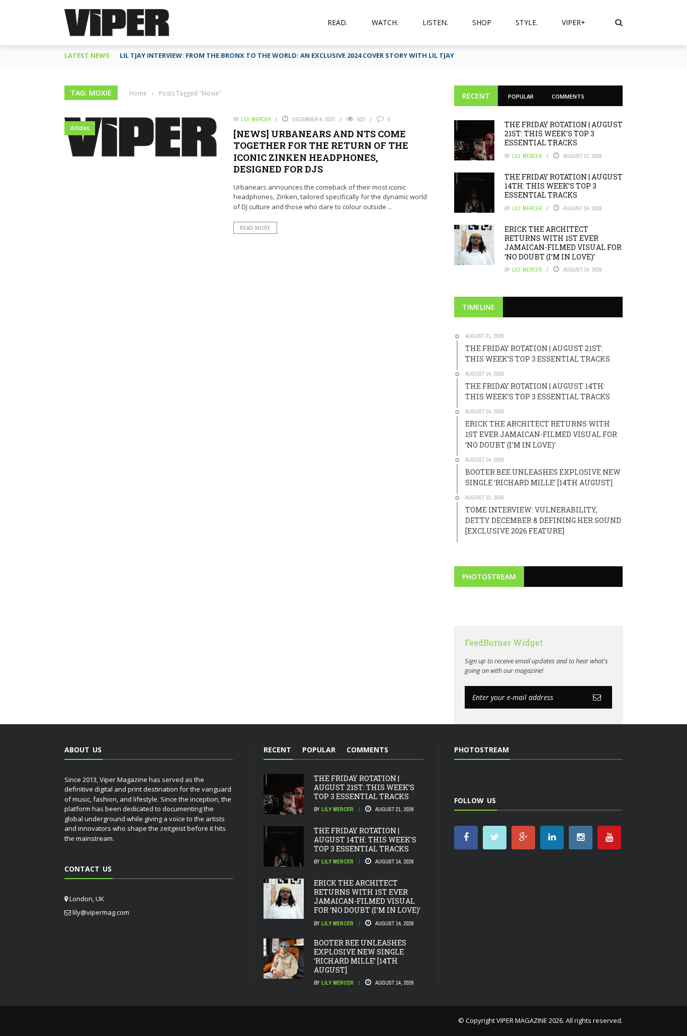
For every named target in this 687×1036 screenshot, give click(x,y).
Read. (337, 22)
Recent (476, 96)
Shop (481, 22)
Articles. (80, 128)
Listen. (435, 22)
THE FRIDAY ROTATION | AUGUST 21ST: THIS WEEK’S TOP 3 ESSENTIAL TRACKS (563, 133)
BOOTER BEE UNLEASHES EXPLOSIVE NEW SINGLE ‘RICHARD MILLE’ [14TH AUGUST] (360, 956)
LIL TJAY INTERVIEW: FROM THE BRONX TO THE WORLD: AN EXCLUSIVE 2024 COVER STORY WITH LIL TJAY (287, 55)
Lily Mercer (256, 119)
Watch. (385, 22)
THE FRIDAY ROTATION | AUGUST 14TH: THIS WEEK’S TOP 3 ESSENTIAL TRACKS (563, 186)
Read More (255, 227)
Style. (527, 22)
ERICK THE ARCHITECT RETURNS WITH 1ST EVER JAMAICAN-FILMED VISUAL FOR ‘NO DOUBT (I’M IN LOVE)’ (563, 243)
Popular (521, 96)
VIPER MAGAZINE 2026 (529, 1020)
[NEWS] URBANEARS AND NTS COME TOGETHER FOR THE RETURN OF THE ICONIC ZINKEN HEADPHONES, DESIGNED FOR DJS (320, 151)
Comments (568, 96)
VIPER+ (573, 22)
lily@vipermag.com (100, 912)
